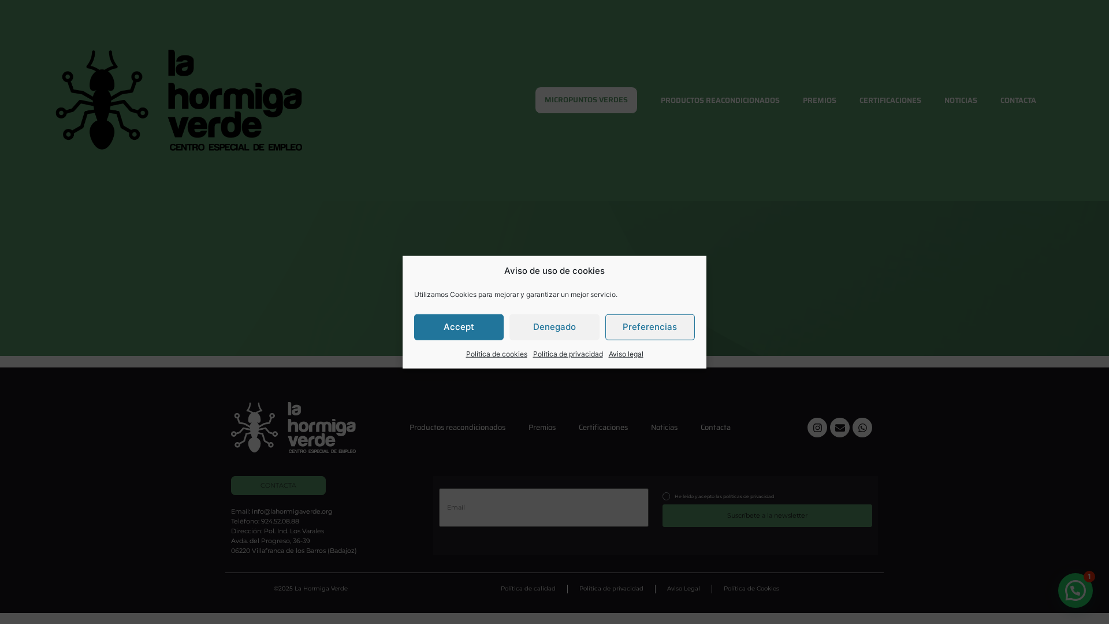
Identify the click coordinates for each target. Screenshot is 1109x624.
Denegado (554, 326)
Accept (459, 326)
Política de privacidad (568, 353)
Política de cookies (496, 353)
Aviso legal (626, 353)
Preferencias (650, 326)
